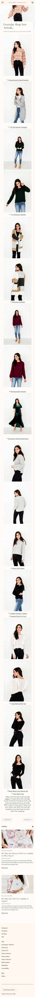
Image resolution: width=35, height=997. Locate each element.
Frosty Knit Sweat (18, 568)
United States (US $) (8, 990)
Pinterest (4, 934)
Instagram (5, 928)
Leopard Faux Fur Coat (18, 616)
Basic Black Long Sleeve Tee (18, 791)
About (3, 976)
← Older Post (6, 819)
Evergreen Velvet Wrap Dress (18, 439)
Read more (5, 867)
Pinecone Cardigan (18, 302)
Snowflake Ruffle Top (18, 704)
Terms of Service (6, 953)
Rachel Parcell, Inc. (8, 994)
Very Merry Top (18, 794)
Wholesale (5, 965)
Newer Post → (28, 819)
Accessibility (5, 968)
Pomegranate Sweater (18, 391)
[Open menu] (4, 2)
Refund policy (6, 962)
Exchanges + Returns (8, 944)
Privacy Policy (6, 956)
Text (3, 937)
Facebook (4, 931)
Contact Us (5, 950)
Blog (3, 973)
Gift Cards (5, 947)
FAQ (3, 941)
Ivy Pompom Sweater (18, 215)
